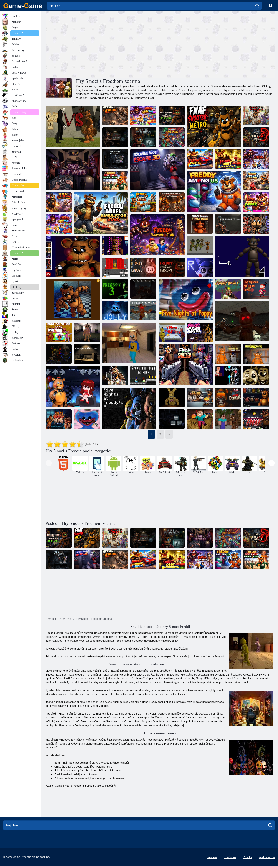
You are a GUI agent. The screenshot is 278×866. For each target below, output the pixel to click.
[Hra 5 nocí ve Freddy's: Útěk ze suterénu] (87, 332)
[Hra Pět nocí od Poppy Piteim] (186, 299)
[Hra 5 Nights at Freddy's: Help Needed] (73, 169)
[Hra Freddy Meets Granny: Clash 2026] (143, 202)
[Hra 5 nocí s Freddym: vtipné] (115, 310)
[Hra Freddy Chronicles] (115, 375)
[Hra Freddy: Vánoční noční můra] (256, 159)
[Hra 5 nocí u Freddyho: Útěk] (172, 115)
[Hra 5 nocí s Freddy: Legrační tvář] (115, 245)
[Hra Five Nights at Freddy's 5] (115, 159)
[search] (257, 6)
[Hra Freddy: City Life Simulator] (256, 180)
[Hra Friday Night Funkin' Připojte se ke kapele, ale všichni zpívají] (73, 386)
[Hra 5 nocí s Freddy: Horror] (172, 267)
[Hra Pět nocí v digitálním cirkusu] (256, 289)
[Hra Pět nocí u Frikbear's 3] (256, 137)
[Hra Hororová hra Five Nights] (87, 354)
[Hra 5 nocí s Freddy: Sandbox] (200, 245)
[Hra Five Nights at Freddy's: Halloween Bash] (228, 224)
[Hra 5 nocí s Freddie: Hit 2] (228, 289)
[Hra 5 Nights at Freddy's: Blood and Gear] (115, 137)
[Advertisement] (102, 44)
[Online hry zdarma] (22, 5)
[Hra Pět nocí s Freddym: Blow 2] (143, 289)
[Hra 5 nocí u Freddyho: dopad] (242, 321)
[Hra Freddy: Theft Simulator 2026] (101, 213)
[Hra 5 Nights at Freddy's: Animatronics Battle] (256, 224)
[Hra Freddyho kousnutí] (143, 137)
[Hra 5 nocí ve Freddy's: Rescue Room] (172, 397)
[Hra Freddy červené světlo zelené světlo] (115, 180)
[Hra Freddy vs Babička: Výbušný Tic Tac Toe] (172, 202)
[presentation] (49, 463)
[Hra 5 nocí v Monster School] (200, 419)
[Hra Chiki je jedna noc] (115, 267)
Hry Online (230, 857)
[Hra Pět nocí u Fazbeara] (256, 375)
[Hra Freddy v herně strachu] (157, 234)
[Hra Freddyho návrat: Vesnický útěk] (228, 354)
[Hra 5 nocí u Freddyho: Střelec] (186, 364)
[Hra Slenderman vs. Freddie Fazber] (73, 126)
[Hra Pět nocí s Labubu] (143, 267)
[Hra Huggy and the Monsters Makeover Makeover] (87, 419)
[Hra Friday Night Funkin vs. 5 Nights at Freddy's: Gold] (200, 332)
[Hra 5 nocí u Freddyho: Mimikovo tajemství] (200, 224)
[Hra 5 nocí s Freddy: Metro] (214, 126)
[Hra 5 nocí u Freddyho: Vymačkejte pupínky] (256, 202)
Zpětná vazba (267, 857)
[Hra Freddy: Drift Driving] (200, 159)
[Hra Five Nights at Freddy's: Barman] (256, 397)
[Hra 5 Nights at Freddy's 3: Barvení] (256, 419)
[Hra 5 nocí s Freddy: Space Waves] (242, 256)
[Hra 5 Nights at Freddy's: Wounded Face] (73, 256)
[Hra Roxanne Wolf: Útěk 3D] (157, 169)
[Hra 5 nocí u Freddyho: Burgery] (200, 397)
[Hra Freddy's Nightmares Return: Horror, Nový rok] (256, 354)
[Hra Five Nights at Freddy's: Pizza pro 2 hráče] (172, 332)
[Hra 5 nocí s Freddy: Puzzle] (73, 299)
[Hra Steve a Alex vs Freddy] (143, 375)
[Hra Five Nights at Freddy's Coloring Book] (59, 332)
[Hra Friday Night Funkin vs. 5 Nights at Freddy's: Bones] (228, 375)
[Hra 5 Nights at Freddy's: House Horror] (59, 419)
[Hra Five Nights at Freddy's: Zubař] (228, 397)
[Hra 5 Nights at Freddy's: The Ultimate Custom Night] (172, 419)
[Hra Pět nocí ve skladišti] (59, 354)
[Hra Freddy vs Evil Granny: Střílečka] (59, 202)
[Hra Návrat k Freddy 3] (115, 289)
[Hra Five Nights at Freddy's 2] (129, 408)
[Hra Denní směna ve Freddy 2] (256, 115)
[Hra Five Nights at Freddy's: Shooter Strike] (172, 137)
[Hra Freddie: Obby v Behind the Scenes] (228, 159)
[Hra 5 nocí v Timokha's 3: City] (129, 343)
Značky (247, 857)
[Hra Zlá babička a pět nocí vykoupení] (115, 115)
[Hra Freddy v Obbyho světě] (143, 115)
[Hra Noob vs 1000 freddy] (228, 419)
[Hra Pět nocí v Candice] (200, 267)
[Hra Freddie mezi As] (214, 191)
